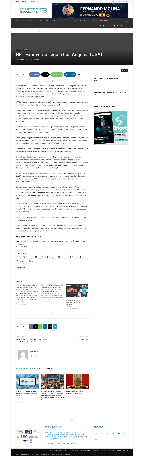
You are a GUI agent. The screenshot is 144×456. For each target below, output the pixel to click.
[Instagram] (109, 1)
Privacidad (96, 450)
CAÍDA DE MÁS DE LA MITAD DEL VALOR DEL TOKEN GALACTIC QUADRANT (31, 340)
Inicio (17, 31)
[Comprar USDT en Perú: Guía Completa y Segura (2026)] (77, 381)
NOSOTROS (103, 21)
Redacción (21, 59)
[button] (125, 21)
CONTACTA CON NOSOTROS (58, 450)
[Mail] (116, 1)
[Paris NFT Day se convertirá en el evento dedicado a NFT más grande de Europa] (28, 294)
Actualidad (20, 21)
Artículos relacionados (28, 369)
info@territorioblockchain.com (65, 443)
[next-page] (20, 403)
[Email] (50, 326)
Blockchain (32, 21)
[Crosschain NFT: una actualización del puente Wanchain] (77, 290)
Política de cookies (85, 450)
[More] (79, 74)
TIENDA (119, 450)
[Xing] (36, 356)
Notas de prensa (59, 21)
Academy (72, 21)
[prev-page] (17, 403)
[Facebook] (105, 1)
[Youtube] (126, 1)
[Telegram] (119, 1)
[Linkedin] (112, 1)
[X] (123, 1)
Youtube (92, 21)
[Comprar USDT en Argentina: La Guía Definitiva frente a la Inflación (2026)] (27, 381)
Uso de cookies (73, 450)
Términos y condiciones (108, 450)
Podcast (82, 21)
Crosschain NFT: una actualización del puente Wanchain (74, 302)
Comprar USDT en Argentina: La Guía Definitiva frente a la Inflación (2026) (26, 393)
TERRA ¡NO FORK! (83, 339)
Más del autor (50, 369)
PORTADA (26, 49)
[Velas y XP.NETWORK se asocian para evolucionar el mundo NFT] (53, 293)
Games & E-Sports (45, 21)
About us (125, 450)
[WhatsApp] (40, 326)
